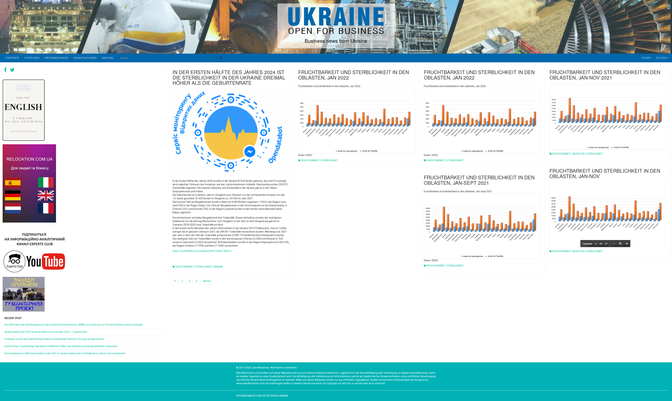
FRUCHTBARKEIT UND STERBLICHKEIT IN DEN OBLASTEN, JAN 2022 (353, 74)
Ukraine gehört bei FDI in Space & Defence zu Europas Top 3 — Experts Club (45, 331)
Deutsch (662, 58)
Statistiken (31, 58)
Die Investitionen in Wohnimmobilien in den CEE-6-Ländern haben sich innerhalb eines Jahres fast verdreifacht (65, 353)
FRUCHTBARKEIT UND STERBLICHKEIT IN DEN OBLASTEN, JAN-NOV (605, 173)
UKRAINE (218, 266)
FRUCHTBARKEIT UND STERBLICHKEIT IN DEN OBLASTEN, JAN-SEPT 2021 (479, 180)
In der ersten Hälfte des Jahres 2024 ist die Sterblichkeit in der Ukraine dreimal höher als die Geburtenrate (229, 77)
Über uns (107, 58)
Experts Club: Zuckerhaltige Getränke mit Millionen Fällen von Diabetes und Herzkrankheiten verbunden (61, 346)
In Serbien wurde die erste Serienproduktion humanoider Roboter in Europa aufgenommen (54, 339)
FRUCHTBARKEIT (184, 266)
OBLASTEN (578, 153)
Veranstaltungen (85, 58)
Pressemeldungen (56, 58)
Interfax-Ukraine (277, 395)
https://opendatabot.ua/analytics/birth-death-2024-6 (202, 251)
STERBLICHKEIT (203, 266)
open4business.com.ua (250, 395)
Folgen (646, 58)
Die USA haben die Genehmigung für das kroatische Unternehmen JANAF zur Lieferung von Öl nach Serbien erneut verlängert (73, 324)
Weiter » (207, 281)
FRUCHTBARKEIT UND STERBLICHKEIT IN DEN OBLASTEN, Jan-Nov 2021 (605, 74)
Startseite (12, 58)
